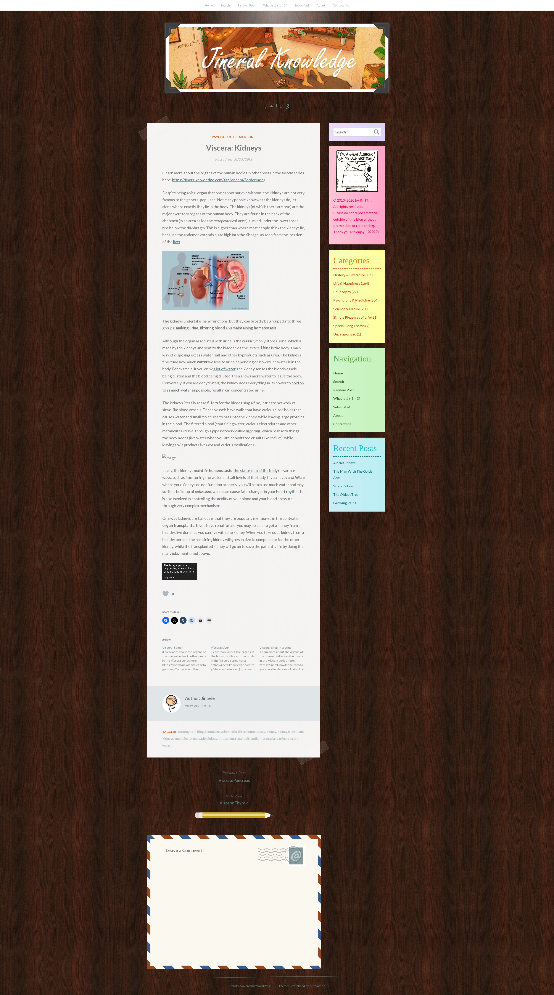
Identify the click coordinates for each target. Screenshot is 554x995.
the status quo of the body (256, 470)
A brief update (344, 463)
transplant (270, 738)
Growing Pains (344, 503)
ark (193, 731)
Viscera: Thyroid (234, 799)
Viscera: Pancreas (234, 776)
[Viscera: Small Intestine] (283, 658)
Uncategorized (344, 334)
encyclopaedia (226, 731)
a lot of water (224, 368)
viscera (293, 738)
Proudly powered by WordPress (250, 986)
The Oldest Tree (345, 494)
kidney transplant (290, 731)
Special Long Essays (349, 326)
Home (209, 5)
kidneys (168, 738)
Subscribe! (302, 5)
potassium (226, 738)
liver (176, 241)
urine (227, 341)
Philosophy (342, 292)
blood (209, 731)
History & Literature (349, 275)
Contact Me (341, 5)
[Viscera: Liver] (235, 658)
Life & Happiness (346, 283)
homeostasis (255, 731)
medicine (181, 738)
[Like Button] (165, 593)
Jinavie (208, 698)
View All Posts (198, 706)
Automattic (317, 986)
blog (200, 731)
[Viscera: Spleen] (186, 658)
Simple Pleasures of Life (352, 317)
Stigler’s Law (343, 486)
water (166, 745)
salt (246, 738)
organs (195, 738)
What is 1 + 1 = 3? (275, 5)
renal (239, 738)
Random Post (246, 5)
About (321, 5)
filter (241, 731)
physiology (209, 738)
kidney (271, 731)
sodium (256, 738)
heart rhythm (287, 491)
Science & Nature (346, 309)
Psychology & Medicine (234, 137)
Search (225, 5)
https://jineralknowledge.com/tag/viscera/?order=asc (218, 179)
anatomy (183, 731)
